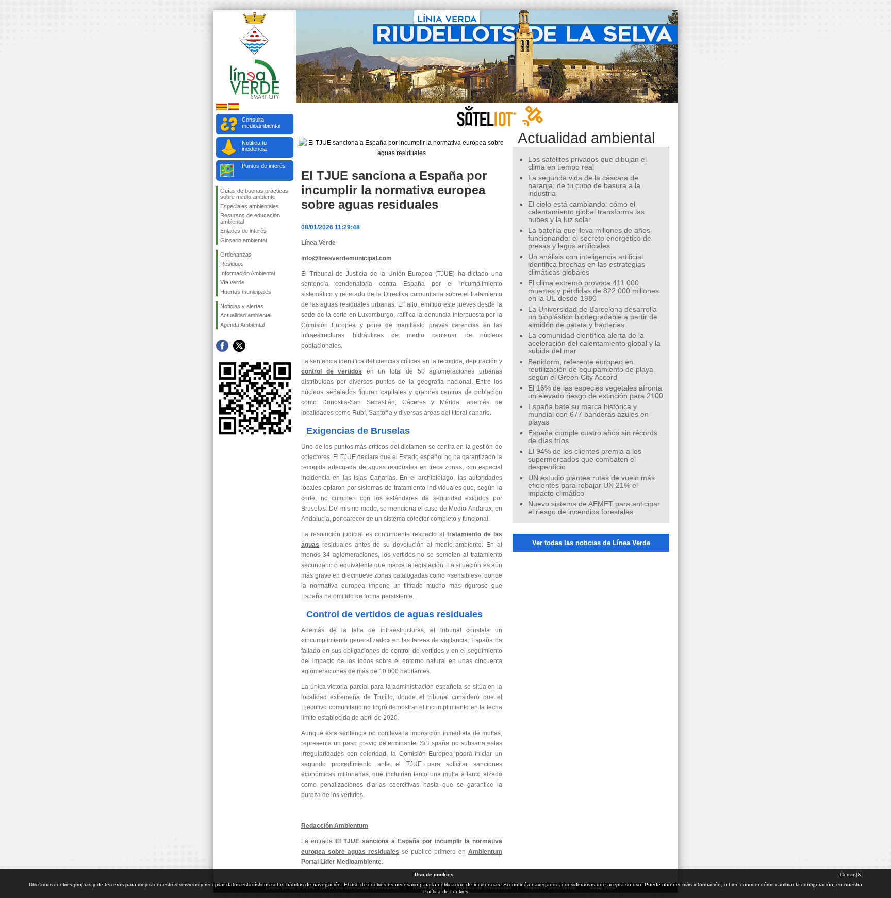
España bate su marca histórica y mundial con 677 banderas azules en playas (588, 414)
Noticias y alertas (241, 306)
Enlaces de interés (243, 231)
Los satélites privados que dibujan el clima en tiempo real (587, 163)
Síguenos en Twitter (239, 346)
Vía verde (232, 282)
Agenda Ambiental (242, 324)
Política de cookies (445, 891)
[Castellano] (233, 108)
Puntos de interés (264, 166)
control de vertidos (331, 371)
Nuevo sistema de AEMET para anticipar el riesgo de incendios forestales (594, 508)
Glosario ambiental (243, 240)
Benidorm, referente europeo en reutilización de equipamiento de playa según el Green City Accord (590, 369)
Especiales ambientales (249, 206)
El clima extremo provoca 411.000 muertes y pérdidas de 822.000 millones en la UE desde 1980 (593, 290)
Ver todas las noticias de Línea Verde (591, 543)
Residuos (232, 264)
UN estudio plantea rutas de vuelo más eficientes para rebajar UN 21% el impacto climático (591, 485)
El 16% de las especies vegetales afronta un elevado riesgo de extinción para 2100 (595, 392)
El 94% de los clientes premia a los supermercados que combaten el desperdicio (584, 459)
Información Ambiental (247, 273)
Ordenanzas (236, 254)
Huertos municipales (245, 292)
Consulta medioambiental (261, 122)
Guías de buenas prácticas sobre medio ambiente (254, 194)
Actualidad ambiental (245, 315)
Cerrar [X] (851, 874)
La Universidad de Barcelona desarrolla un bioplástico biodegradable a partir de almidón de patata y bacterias (592, 317)
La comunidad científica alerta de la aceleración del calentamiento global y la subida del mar (594, 343)
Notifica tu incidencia (254, 146)
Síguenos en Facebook (222, 346)
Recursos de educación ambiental (250, 218)
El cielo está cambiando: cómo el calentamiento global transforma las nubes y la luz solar (586, 212)
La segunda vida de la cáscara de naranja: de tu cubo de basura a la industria (584, 185)
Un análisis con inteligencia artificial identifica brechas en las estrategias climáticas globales (586, 264)
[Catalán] (221, 108)
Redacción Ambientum (334, 825)
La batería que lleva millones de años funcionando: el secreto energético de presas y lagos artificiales (589, 238)
